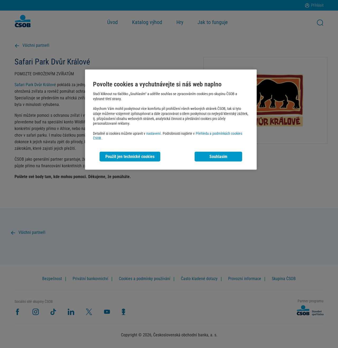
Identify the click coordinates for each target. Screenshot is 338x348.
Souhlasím (218, 156)
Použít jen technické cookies (129, 156)
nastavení (153, 133)
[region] (171, 119)
